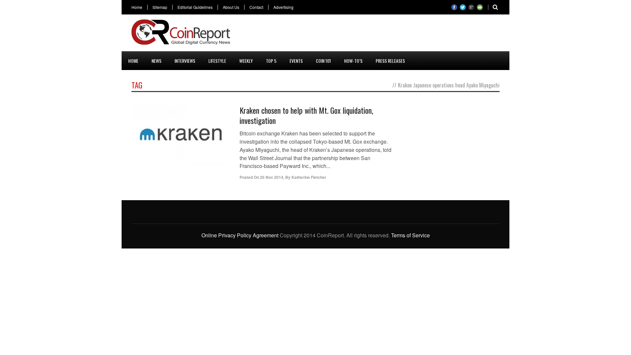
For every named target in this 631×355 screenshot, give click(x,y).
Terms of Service (410, 235)
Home (136, 7)
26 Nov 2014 (271, 177)
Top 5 (271, 60)
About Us (231, 7)
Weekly (246, 60)
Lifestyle (217, 60)
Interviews (185, 60)
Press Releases (390, 60)
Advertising (283, 7)
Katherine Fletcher (309, 177)
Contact (256, 7)
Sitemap (159, 7)
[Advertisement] (380, 34)
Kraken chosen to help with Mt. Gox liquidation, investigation (306, 115)
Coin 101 (323, 60)
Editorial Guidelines (195, 7)
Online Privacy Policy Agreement (239, 235)
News (156, 60)
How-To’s (353, 60)
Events (296, 60)
